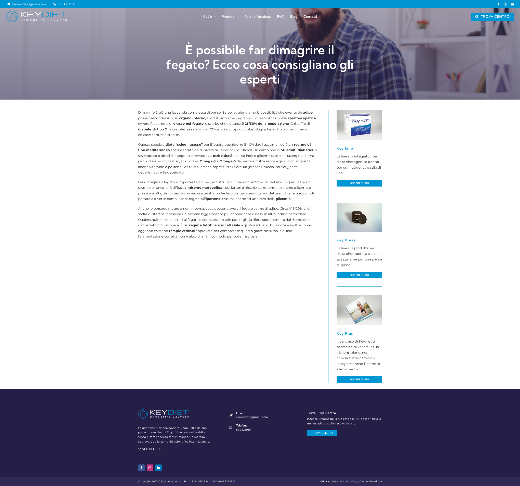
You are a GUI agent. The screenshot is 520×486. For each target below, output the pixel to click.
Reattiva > (375, 481)
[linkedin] (512, 4)
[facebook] (498, 4)
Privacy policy (329, 481)
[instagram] (505, 4)
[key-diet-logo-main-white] (36, 12)
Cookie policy (348, 481)
